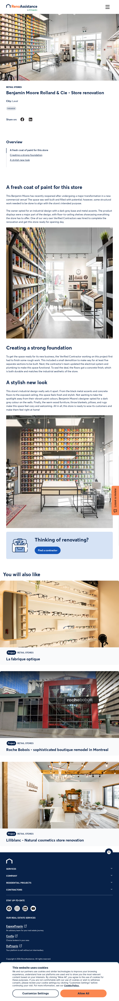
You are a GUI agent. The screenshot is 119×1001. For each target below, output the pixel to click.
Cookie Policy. (71, 985)
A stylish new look (20, 160)
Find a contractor (47, 550)
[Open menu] (107, 7)
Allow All (83, 993)
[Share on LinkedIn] (30, 119)
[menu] (54, 7)
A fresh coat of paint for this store (29, 150)
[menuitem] (9, 861)
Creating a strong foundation (26, 155)
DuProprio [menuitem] (12, 945)
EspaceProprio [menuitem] (14, 926)
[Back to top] (109, 852)
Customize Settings (35, 993)
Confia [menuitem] (10, 936)
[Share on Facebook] (22, 119)
